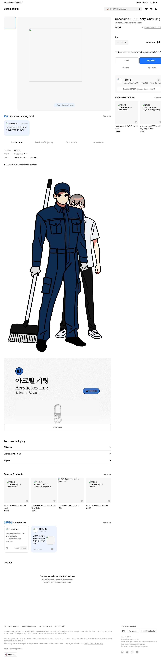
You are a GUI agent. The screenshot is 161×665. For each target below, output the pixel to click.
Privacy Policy (60, 626)
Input (23, 548)
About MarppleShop (29, 626)
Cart (127, 61)
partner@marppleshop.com (135, 644)
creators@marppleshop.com (138, 646)
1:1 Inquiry (133, 631)
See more (107, 116)
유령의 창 (17, 150)
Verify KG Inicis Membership (94, 644)
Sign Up (145, 2)
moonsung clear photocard (69, 505)
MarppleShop (9, 2)
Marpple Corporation (11, 626)
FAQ (123, 631)
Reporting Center (148, 631)
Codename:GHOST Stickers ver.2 (15, 506)
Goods (16, 154)
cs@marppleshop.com (149, 641)
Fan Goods (24, 154)
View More (57, 428)
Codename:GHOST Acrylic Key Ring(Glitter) (44, 506)
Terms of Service (45, 626)
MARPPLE (19, 2)
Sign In (138, 2)
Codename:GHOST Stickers (97, 505)
